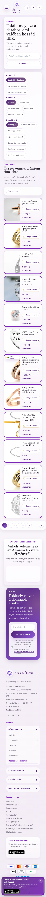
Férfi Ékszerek (13, 108)
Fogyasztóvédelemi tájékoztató (19, 825)
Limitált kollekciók (28, 125)
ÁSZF (8, 811)
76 (41, 525)
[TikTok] (18, 716)
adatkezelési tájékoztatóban (24, 651)
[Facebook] (8, 716)
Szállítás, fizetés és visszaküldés (20, 828)
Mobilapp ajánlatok (15, 131)
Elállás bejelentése (14, 832)
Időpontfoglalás (13, 805)
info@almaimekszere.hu (15, 686)
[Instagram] (13, 716)
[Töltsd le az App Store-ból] (16, 852)
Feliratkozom (23, 634)
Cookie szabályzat (14, 818)
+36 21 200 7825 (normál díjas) (18, 690)
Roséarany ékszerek (16, 149)
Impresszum (11, 808)
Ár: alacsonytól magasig (17, 86)
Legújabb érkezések (16, 80)
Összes (11, 102)
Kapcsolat (10, 801)
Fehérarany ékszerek (16, 155)
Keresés (23, 63)
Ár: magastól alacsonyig (17, 92)
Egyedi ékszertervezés (17, 143)
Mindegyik (12, 125)
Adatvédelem (12, 815)
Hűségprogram (12, 822)
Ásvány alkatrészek (15, 114)
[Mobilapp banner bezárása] (41, 881)
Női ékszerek (24, 102)
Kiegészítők (28, 108)
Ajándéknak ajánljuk (15, 137)
